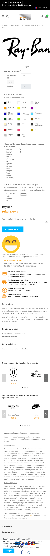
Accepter (8, 551)
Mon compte (15, 2)
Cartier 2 (13, 380)
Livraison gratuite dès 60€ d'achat (17, 5)
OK (10, 82)
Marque (5, 334)
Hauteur (10, 86)
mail (31, 516)
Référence (6, 336)
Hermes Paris (13, 415)
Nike (36, 415)
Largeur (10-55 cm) (11, 76)
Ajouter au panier (14, 229)
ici (38, 451)
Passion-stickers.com (16, 334)
